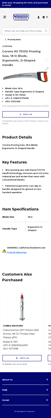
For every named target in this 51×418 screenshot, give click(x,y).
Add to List (27, 114)
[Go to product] (22, 306)
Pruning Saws (14, 39)
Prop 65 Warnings (16, 252)
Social (5, 400)
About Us (7, 379)
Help (4, 389)
